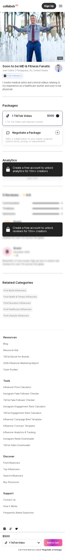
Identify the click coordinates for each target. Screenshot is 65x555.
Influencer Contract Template (19, 425)
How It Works (10, 506)
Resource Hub (10, 350)
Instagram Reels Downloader (18, 438)
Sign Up (49, 6)
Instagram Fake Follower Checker (21, 393)
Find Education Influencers (17, 303)
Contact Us (9, 499)
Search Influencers (13, 475)
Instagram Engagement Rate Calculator (24, 406)
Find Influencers (11, 462)
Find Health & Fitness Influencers (20, 297)
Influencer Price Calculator (17, 387)
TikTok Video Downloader (16, 445)
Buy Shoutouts (11, 482)
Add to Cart (53, 542)
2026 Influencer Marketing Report (21, 363)
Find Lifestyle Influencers (16, 315)
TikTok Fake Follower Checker (19, 400)
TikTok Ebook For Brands (16, 356)
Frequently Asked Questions (18, 512)
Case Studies (10, 369)
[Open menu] (60, 6)
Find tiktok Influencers (15, 290)
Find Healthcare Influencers (18, 309)
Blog (5, 343)
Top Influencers (11, 469)
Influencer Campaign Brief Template (22, 419)
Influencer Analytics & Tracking (19, 432)
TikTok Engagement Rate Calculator (22, 413)
